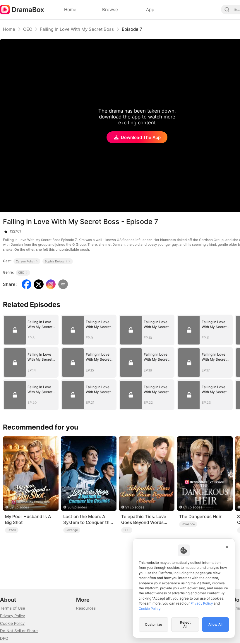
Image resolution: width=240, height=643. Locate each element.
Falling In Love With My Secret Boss (77, 29)
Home (9, 29)
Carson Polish (25, 261)
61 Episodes (192, 507)
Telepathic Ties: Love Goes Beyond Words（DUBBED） (143, 519)
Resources (86, 608)
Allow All (215, 624)
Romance (188, 524)
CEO (27, 29)
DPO (4, 638)
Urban (12, 530)
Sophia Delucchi (56, 261)
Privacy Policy (12, 615)
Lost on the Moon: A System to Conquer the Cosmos (87, 519)
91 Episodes (134, 507)
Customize (153, 624)
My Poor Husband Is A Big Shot (28, 519)
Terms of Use (12, 608)
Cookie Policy (12, 623)
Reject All (185, 624)
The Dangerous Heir (200, 516)
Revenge (72, 530)
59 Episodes (19, 507)
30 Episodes (77, 507)
